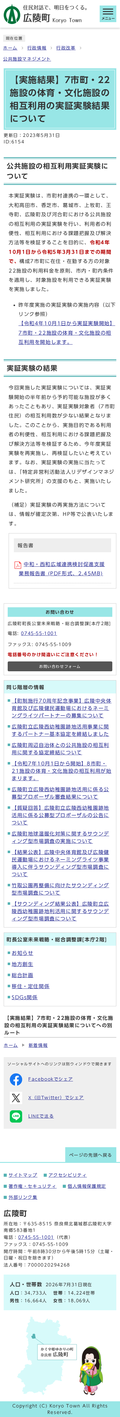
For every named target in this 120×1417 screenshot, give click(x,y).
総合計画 (22, 975)
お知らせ (22, 953)
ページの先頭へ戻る (90, 1155)
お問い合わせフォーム (60, 666)
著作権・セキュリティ (33, 1186)
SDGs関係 (25, 997)
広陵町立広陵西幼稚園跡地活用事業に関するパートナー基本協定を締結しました (60, 730)
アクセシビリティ (68, 1175)
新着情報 (38, 1045)
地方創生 (22, 964)
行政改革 (65, 48)
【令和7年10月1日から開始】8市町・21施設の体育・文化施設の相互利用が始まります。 (61, 771)
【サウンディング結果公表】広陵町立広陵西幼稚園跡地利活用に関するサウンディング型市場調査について (60, 911)
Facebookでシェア (50, 1079)
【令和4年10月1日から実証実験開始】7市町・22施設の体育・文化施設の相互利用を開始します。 (66, 333)
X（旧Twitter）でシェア (56, 1098)
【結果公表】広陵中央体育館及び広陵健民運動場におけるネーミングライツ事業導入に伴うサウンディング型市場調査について (60, 863)
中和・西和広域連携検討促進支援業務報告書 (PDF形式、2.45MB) (62, 569)
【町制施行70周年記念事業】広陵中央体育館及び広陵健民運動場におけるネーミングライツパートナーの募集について (61, 708)
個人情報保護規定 (87, 1186)
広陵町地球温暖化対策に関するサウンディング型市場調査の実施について (60, 837)
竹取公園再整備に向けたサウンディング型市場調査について (60, 889)
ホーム (10, 48)
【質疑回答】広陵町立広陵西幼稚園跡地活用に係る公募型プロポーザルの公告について (60, 815)
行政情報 (36, 48)
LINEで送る (41, 1116)
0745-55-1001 (39, 633)
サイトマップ (23, 1175)
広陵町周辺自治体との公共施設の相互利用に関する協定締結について (60, 749)
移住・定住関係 (31, 986)
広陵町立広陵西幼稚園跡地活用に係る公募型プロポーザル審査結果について (60, 793)
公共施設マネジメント (27, 59)
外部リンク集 (23, 1197)
